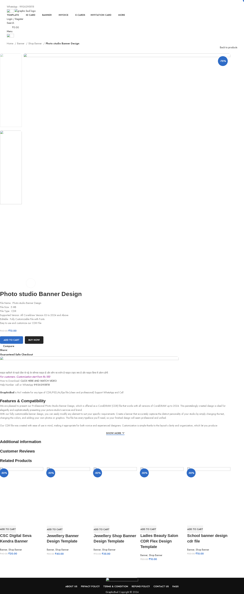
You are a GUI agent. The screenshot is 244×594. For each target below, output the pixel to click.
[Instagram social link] (120, 2)
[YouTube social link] (124, 2)
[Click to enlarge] (30, 283)
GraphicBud (7, 392)
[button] (8, 529)
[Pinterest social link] (128, 2)
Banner (21, 43)
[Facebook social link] (112, 2)
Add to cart (11, 340)
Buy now (34, 340)
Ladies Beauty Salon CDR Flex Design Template (159, 541)
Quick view (4, 521)
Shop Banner (35, 43)
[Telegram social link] (132, 2)
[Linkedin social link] (23, 350)
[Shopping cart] (8, 39)
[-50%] (21, 491)
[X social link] (116, 2)
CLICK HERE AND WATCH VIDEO (39, 381)
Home (10, 43)
